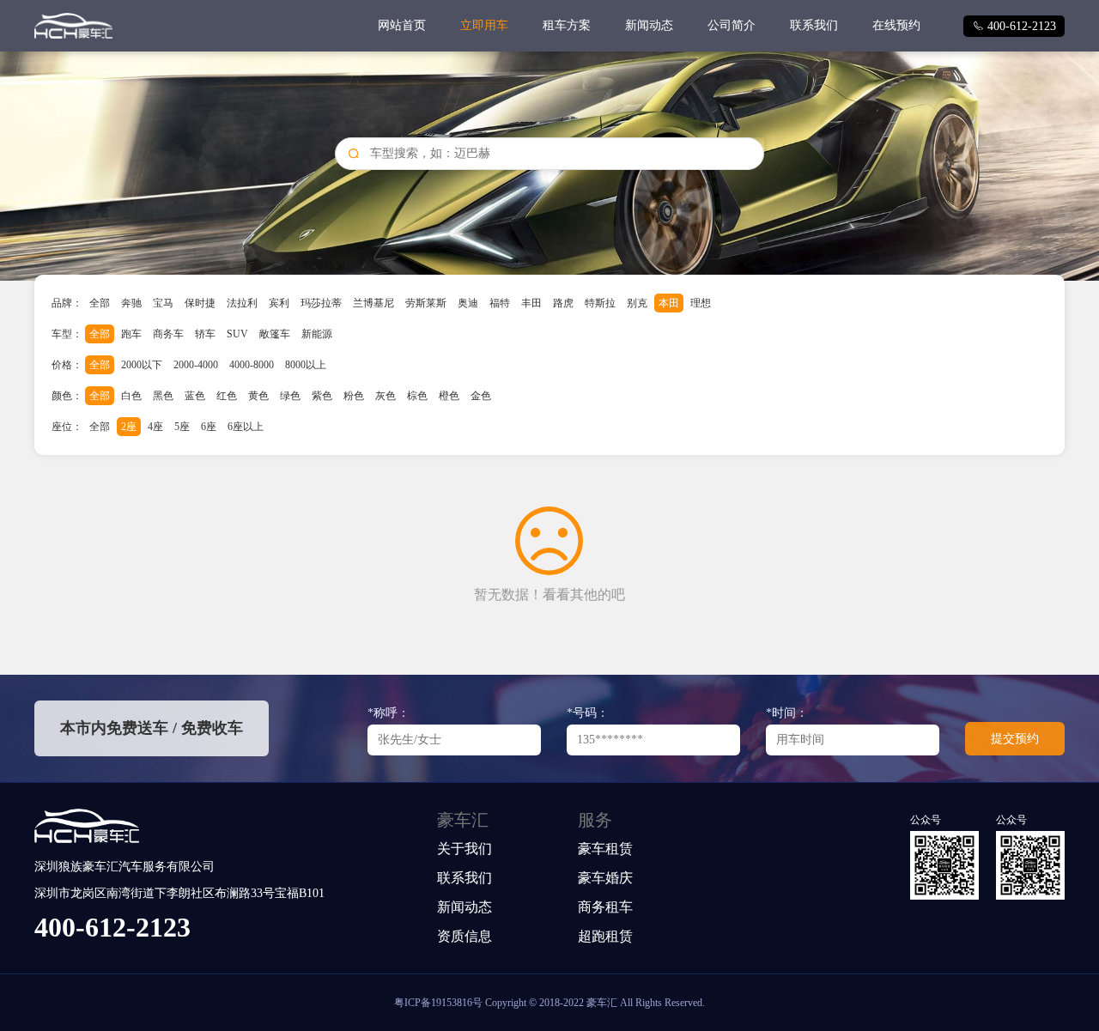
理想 (700, 303)
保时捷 (200, 303)
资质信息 (464, 936)
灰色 (385, 396)
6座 (208, 427)
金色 (481, 396)
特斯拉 (600, 303)
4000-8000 (251, 365)
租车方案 (567, 25)
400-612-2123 (1014, 26)
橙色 (449, 396)
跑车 (131, 334)
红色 (226, 396)
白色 (131, 396)
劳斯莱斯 (425, 303)
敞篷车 (274, 334)
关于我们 (464, 848)
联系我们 (814, 25)
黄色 (258, 396)
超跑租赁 (605, 936)
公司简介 (731, 25)
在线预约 (896, 25)
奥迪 (468, 303)
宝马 (163, 303)
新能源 (316, 334)
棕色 (417, 396)
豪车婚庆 (605, 877)
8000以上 (305, 365)
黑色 (163, 396)
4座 (155, 427)
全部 (99, 303)
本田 (669, 303)
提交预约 (1015, 738)
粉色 (353, 396)
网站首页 (402, 25)
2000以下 (141, 365)
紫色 (322, 396)
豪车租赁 (605, 848)
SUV (237, 334)
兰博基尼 (373, 303)
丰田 (531, 303)
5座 (182, 427)
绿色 (290, 396)
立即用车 (484, 25)
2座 (129, 427)
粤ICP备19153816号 (438, 1003)
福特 (499, 303)
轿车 (205, 334)
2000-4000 (195, 365)
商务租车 (605, 907)
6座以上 (246, 427)
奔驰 (131, 303)
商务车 (168, 334)
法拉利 (242, 303)
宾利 (279, 303)
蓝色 (195, 396)
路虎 (563, 303)
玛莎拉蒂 (321, 303)
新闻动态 (649, 25)
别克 (637, 303)
